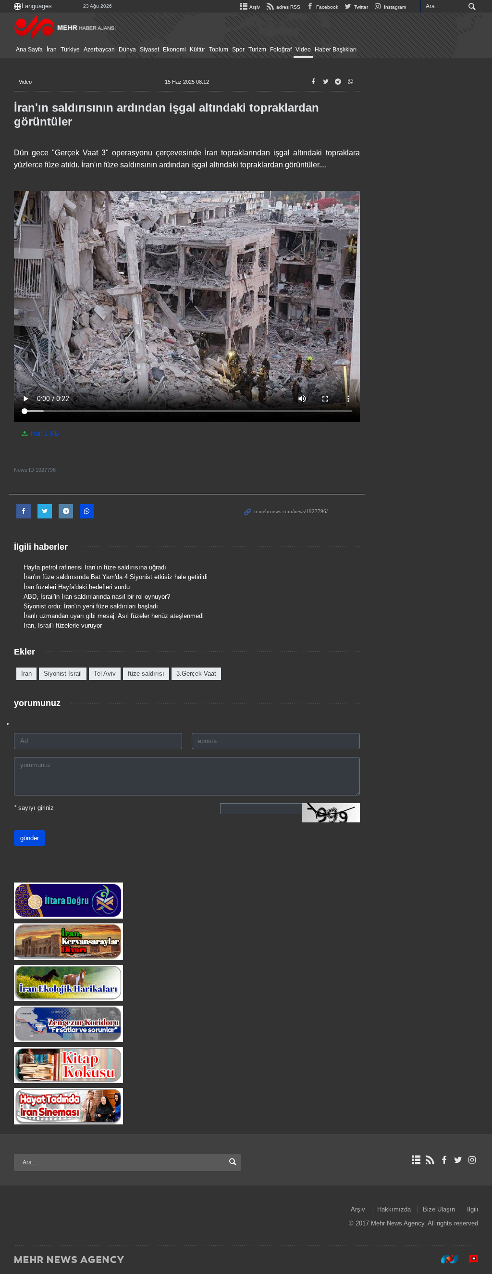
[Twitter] (458, 1160)
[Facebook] (444, 1160)
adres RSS (287, 7)
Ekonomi (174, 49)
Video (303, 49)
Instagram (394, 7)
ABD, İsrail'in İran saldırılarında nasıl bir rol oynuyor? (97, 596)
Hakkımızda (394, 1209)
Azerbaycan (99, 49)
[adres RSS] (430, 1160)
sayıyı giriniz (34, 807)
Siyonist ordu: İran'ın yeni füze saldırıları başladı (91, 606)
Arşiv (254, 7)
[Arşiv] (416, 1160)
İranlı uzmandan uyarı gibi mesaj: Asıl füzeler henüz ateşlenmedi (114, 615)
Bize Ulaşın (439, 1209)
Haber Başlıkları (336, 49)
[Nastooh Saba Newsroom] (444, 1259)
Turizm (257, 49)
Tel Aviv (105, 673)
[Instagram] (472, 1160)
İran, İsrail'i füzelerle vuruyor (63, 625)
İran (52, 49)
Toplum (218, 49)
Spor (238, 49)
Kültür (197, 49)
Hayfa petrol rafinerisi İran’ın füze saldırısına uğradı (95, 567)
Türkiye (70, 49)
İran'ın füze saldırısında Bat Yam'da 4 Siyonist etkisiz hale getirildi (116, 576)
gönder (29, 838)
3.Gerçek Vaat (196, 673)
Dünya (127, 49)
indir (44, 433)
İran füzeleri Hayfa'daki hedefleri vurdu (77, 587)
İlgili (472, 1209)
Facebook (326, 7)
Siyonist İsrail (63, 673)
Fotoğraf (281, 49)
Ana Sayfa (29, 49)
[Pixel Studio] (469, 1259)
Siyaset (149, 49)
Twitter (360, 7)
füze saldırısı (146, 673)
